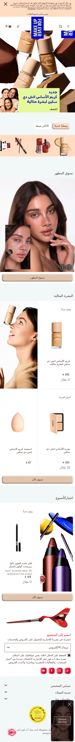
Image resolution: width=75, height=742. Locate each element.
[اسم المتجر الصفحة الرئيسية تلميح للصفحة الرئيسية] (37, 28)
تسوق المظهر (37, 277)
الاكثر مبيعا (42, 125)
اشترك (9, 647)
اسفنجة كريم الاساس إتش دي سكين (20, 450)
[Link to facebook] (51, 670)
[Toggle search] (61, 26)
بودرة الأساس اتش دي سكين (58, 450)
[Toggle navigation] (68, 26)
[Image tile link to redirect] (64, 145)
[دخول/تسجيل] (18, 26)
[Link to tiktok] (67, 670)
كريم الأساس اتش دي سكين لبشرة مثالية (58, 362)
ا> (31, 8)
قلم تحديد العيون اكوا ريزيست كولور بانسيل (20, 565)
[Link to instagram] (59, 670)
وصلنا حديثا (61, 125)
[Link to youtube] (43, 670)
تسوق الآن (37, 479)
